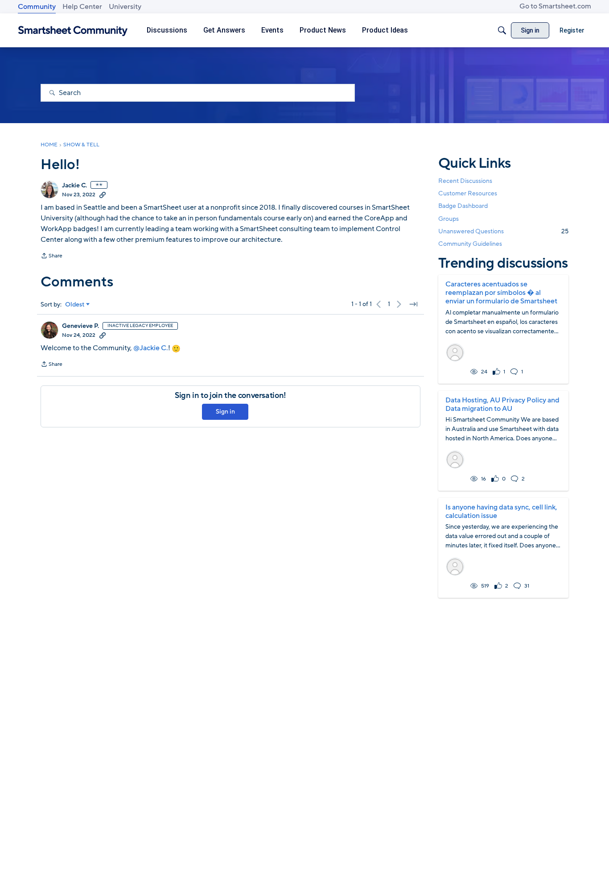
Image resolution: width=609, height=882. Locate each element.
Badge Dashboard (463, 206)
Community (37, 7)
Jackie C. (74, 186)
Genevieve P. (80, 326)
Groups (448, 219)
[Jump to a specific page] (413, 304)
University (125, 7)
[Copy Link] (102, 194)
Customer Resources (467, 193)
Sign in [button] (225, 411)
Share (51, 256)
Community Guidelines (470, 244)
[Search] (502, 30)
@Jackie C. (150, 348)
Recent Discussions (465, 181)
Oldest (75, 304)
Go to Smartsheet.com (555, 6)
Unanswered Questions (503, 231)
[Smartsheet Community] (73, 31)
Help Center (82, 7)
